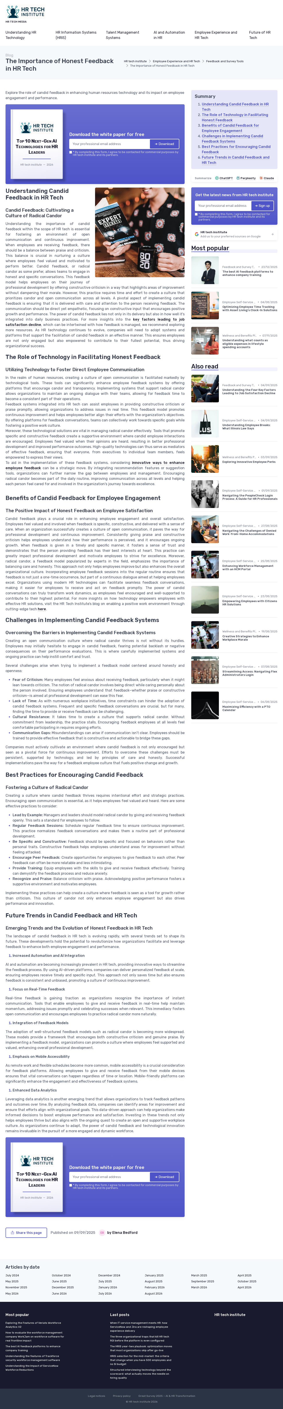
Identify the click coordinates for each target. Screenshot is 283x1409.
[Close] (221, 671)
